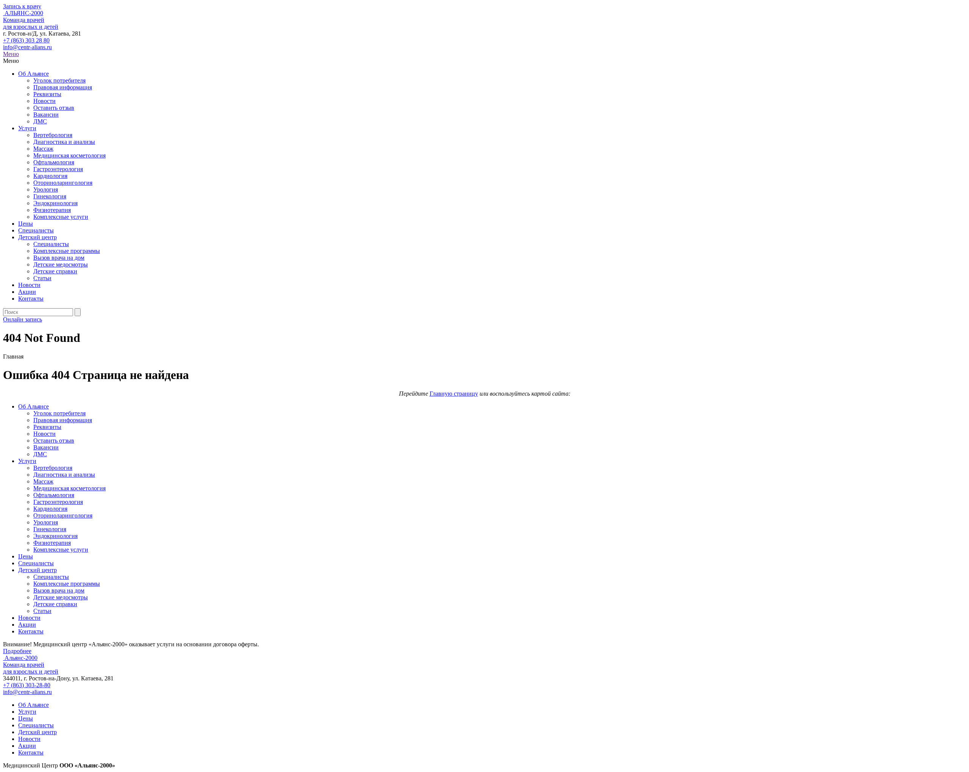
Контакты (31, 298)
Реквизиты (47, 94)
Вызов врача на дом (58, 257)
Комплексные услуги (60, 217)
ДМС (40, 121)
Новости (44, 101)
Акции (27, 292)
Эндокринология (55, 203)
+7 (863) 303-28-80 (26, 685)
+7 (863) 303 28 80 (26, 40)
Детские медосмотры (60, 264)
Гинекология (49, 196)
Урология (45, 189)
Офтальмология (53, 162)
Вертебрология (52, 135)
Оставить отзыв (53, 107)
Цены (25, 223)
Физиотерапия (52, 210)
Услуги (27, 128)
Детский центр (37, 237)
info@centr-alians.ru (27, 47)
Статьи (42, 278)
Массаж (43, 148)
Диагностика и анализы (64, 142)
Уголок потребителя (59, 80)
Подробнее (17, 651)
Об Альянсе (33, 73)
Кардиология (50, 176)
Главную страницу (454, 393)
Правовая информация (62, 87)
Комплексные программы (66, 251)
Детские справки (55, 271)
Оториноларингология (62, 182)
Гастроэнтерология (58, 169)
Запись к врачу (22, 6)
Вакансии (46, 114)
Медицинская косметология (69, 155)
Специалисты (36, 230)
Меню (11, 54)
